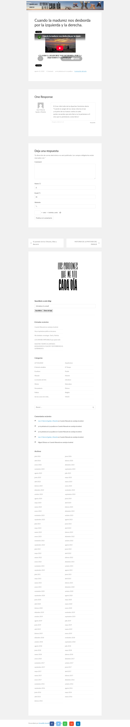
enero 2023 (38, 536)
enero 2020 (68, 608)
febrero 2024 (69, 507)
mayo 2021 (38, 578)
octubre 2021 (69, 566)
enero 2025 (68, 486)
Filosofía (37, 375)
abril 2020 (38, 604)
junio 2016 (38, 692)
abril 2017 (68, 671)
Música (37, 384)
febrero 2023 (69, 532)
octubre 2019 (39, 616)
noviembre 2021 (39, 566)
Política (37, 392)
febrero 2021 (69, 583)
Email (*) (37, 193)
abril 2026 (38, 460)
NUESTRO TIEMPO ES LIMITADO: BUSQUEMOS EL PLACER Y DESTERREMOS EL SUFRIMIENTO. (49, 346)
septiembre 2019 (70, 616)
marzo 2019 (68, 629)
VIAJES (67, 397)
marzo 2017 (38, 675)
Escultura (37, 371)
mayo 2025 (68, 477)
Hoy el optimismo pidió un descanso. (45, 331)
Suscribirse (38, 310)
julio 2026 (37, 456)
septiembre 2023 (40, 519)
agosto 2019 (38, 621)
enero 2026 (38, 465)
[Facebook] (52, 724)
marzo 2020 (68, 604)
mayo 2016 (68, 692)
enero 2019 (68, 633)
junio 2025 (38, 477)
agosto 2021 (69, 570)
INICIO (31, 7)
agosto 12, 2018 (39, 71)
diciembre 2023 (69, 511)
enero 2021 (38, 587)
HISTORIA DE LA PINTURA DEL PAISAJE (86, 243)
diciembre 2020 (69, 587)
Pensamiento (38, 388)
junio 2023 (68, 524)
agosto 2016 (68, 688)
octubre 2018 (39, 642)
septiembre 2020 (40, 595)
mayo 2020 (68, 600)
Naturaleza (68, 384)
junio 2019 (38, 625)
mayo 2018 (68, 650)
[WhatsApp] (65, 724)
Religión (67, 392)
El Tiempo (68, 367)
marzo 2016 (68, 696)
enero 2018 (38, 659)
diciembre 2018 (39, 637)
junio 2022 (68, 549)
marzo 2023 (38, 532)
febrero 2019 (39, 633)
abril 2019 (38, 629)
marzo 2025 (68, 481)
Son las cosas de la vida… (42, 397)
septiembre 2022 (40, 545)
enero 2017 (38, 680)
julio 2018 (68, 646)
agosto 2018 (38, 646)
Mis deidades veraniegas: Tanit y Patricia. (47, 335)
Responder (92, 122)
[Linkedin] (78, 724)
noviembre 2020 (39, 591)
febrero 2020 (39, 608)
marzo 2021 (38, 583)
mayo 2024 (38, 503)
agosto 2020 (69, 595)
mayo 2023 (38, 528)
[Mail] (71, 724)
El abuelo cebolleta (40, 367)
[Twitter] (58, 724)
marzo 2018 (38, 654)
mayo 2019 (68, 625)
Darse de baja (48, 310)
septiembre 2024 (70, 494)
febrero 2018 (69, 654)
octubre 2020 (69, 591)
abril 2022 (68, 553)
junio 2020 (38, 600)
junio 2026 (68, 456)
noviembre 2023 (39, 515)
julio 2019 (68, 621)
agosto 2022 (69, 545)
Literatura (68, 380)
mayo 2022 (38, 553)
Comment (38, 162)
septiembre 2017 (40, 667)
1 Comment (49, 71)
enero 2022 (38, 562)
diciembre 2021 (69, 562)
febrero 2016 (38, 701)
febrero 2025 (39, 486)
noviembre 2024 (70, 490)
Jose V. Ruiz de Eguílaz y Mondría (48, 421)
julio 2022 (38, 549)
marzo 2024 (38, 507)
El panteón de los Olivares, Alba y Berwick (45, 243)
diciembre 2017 (69, 659)
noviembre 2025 (39, 469)
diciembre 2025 (69, 465)
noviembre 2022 (39, 540)
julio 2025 (68, 473)
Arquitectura (69, 363)
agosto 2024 (38, 498)
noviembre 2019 (70, 612)
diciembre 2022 (69, 536)
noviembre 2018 (70, 637)
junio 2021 (68, 574)
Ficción (67, 371)
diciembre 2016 (69, 680)
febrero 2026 (69, 460)
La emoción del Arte (80, 71)
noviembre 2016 (39, 684)
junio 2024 (68, 498)
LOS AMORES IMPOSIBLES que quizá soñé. (48, 340)
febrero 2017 (69, 675)
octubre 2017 (69, 663)
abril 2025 (38, 481)
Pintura (67, 388)
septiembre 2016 (40, 688)
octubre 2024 (39, 494)
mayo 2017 (38, 671)
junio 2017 (68, 667)
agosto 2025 (38, 473)
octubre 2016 (69, 684)
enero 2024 (38, 511)
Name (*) (38, 183)
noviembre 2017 (39, 663)
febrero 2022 (69, 557)
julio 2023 (38, 524)
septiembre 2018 (70, 642)
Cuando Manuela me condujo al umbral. (46, 327)
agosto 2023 (69, 519)
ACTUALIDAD (39, 363)
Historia (67, 375)
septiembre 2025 (70, 469)
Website (38, 202)
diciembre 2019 (39, 612)
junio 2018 (38, 650)
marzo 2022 (38, 557)
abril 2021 (68, 578)
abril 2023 (68, 528)
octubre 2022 (69, 540)
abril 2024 (68, 503)
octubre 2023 (69, 515)
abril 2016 (38, 696)
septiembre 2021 (40, 570)
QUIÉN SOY (33, 4)
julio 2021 (38, 574)
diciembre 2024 (39, 490)
